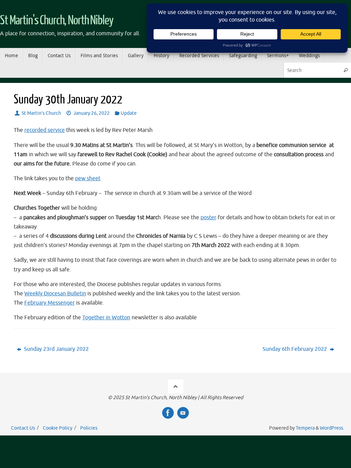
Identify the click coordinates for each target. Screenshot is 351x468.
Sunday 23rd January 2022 (56, 349)
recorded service (44, 130)
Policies (88, 428)
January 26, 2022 (91, 113)
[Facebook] (168, 413)
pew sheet (87, 178)
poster (208, 217)
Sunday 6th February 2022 (295, 349)
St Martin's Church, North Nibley (56, 20)
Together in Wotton (106, 317)
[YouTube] (183, 413)
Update (129, 113)
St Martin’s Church (41, 113)
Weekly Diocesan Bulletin (55, 293)
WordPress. (332, 428)
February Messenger (49, 302)
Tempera (305, 428)
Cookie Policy (57, 428)
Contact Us (23, 428)
